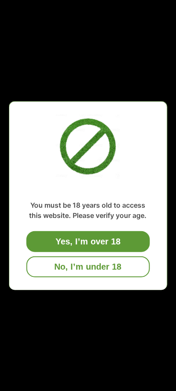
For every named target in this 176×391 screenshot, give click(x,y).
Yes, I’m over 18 (88, 241)
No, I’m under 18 (87, 266)
